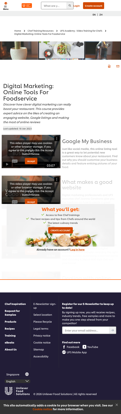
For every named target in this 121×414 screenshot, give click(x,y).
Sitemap (38, 349)
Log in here (77, 249)
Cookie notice (42, 409)
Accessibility (40, 356)
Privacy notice (41, 335)
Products (10, 321)
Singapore (12, 374)
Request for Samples (12, 312)
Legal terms (40, 328)
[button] (117, 404)
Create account (93, 5)
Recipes (10, 328)
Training (10, 335)
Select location (42, 314)
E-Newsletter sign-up (44, 305)
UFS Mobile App (77, 352)
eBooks (9, 342)
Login (76, 5)
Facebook (73, 347)
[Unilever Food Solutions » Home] (27, 5)
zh (101, 14)
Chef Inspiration (15, 304)
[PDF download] (109, 66)
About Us (11, 349)
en (94, 14)
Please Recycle (42, 321)
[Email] (117, 66)
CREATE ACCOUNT (60, 230)
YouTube (92, 347)
